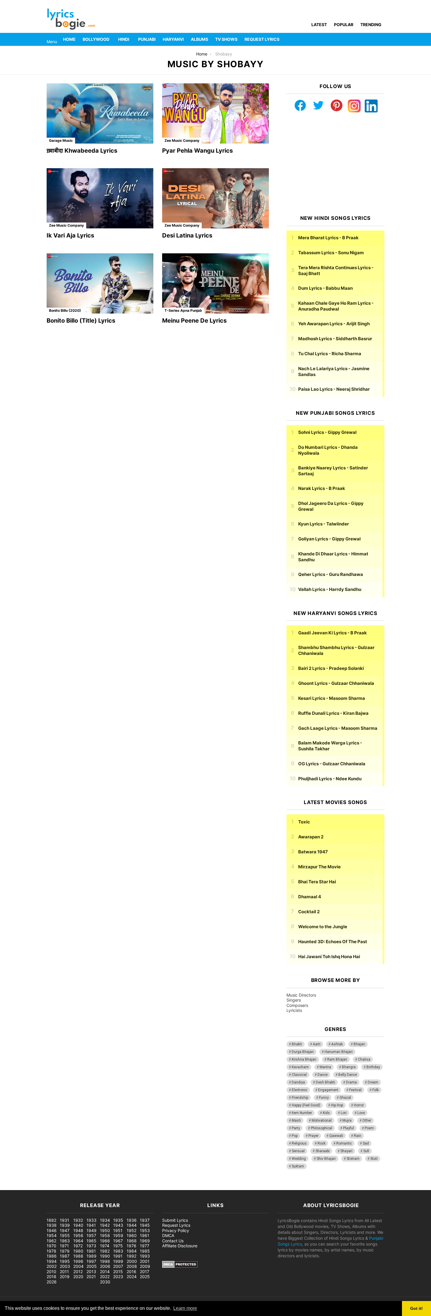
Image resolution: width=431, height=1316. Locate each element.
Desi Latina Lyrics (187, 235)
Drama (351, 1082)
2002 (52, 1266)
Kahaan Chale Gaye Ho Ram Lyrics (336, 306)
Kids (326, 1113)
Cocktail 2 (309, 911)
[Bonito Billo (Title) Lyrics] (100, 283)
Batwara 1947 (313, 852)
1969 (145, 1240)
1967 (118, 1240)
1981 (91, 1250)
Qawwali (336, 1136)
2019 (64, 1276)
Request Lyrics (262, 39)
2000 (132, 1261)
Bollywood (96, 39)
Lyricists (294, 1010)
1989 (91, 1255)
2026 (52, 1281)
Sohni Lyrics (327, 432)
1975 (118, 1245)
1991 (118, 1255)
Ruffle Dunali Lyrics (333, 713)
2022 (105, 1276)
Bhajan (359, 1044)
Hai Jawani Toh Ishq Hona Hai (329, 956)
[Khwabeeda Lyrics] (100, 113)
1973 (91, 1245)
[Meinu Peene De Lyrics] (215, 283)
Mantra (325, 1067)
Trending (370, 24)
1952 (131, 1230)
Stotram (353, 1159)
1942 (105, 1225)
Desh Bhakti (325, 1082)
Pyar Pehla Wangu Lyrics (197, 150)
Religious (299, 1143)
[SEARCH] (380, 39)
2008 (132, 1266)
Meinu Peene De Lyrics (194, 320)
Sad (366, 1143)
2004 (78, 1266)
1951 (118, 1230)
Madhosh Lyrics (335, 338)
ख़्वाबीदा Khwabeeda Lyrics (82, 150)
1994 (52, 1261)
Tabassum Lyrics (331, 252)
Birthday (373, 1067)
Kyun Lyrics (323, 524)
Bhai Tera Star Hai (317, 881)
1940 (78, 1225)
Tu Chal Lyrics (329, 353)
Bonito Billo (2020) (65, 310)
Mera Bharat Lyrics (328, 237)
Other (366, 1120)
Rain (357, 1136)
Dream (373, 1082)
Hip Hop (337, 1105)
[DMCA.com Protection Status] (180, 1266)
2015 (118, 1271)
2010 (51, 1271)
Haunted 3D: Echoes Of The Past (332, 941)
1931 (64, 1220)
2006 (105, 1266)
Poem (369, 1128)
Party (296, 1128)
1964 (78, 1240)
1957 (91, 1235)
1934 (105, 1220)
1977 (144, 1245)
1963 (65, 1240)
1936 (132, 1220)
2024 (132, 1276)
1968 (132, 1240)
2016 (131, 1271)
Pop (295, 1136)
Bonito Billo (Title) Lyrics (81, 320)
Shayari (346, 1151)
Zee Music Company (181, 140)
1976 (131, 1245)
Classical (299, 1075)
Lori (344, 1113)
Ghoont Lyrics (336, 683)
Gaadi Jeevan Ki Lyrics (332, 633)
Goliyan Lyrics (329, 539)
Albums (199, 39)
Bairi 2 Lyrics (331, 668)
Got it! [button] (416, 1308)
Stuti (374, 1159)
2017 (144, 1271)
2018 (51, 1276)
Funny (324, 1098)
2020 (78, 1276)
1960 (132, 1235)
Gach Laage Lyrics (337, 728)
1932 (78, 1220)
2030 (105, 1281)
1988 (78, 1255)
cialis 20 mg (11, 1186)
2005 (91, 1266)
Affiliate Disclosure (179, 1245)
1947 (64, 1230)
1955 (65, 1235)
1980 (78, 1250)
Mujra (347, 1120)
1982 (105, 1250)
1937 (145, 1220)
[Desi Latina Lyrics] (215, 198)
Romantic (344, 1143)
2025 (145, 1276)
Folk (375, 1090)
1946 (52, 1230)
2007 (118, 1266)
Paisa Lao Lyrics (334, 389)
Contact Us (173, 1240)
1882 (51, 1220)
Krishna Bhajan (304, 1059)
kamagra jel (104, 1186)
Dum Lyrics (325, 288)
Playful (348, 1128)
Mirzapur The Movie (319, 867)
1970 (51, 1245)
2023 (118, 1276)
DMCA (168, 1235)
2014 (105, 1271)
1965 (91, 1240)
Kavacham (300, 1067)
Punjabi (147, 39)
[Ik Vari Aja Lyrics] (100, 198)
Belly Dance (347, 1075)
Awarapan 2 (310, 837)
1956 (78, 1235)
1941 (91, 1225)
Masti (296, 1120)
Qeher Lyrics (330, 574)
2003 (65, 1266)
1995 (65, 1261)
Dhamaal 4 (309, 896)
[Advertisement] (335, 163)
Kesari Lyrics (331, 698)
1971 (64, 1245)
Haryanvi (173, 39)
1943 (118, 1225)
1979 (64, 1250)
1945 (145, 1225)
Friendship (300, 1098)
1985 (145, 1250)
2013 (91, 1271)
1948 (78, 1230)
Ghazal (345, 1098)
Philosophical (321, 1128)
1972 (78, 1245)
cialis (28, 1186)
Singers (293, 999)
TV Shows (226, 39)
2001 (145, 1261)
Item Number (302, 1113)
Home (69, 39)
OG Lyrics (331, 763)
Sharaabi (322, 1151)
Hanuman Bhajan (339, 1052)
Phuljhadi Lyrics (330, 778)
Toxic (304, 822)
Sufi (366, 1151)
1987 (64, 1255)
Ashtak (337, 1044)
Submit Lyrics (175, 1220)
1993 (145, 1255)
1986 (52, 1255)
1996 (78, 1261)
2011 (64, 1271)
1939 (65, 1225)
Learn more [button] (185, 1308)
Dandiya (298, 1082)
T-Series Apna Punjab (183, 310)
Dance (323, 1075)
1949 (91, 1230)
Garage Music (61, 140)
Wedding (299, 1159)
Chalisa (364, 1059)
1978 (51, 1250)
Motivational (322, 1120)
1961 (144, 1235)
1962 (51, 1240)
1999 (118, 1261)
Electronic (299, 1090)
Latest (319, 24)
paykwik (84, 1186)
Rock (321, 1143)
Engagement (328, 1090)
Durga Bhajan (303, 1052)
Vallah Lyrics (329, 589)
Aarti (316, 1044)
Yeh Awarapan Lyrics (334, 323)
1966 (105, 1240)
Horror (359, 1105)
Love (361, 1113)
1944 (132, 1225)
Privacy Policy (175, 1230)
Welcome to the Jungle (322, 926)
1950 (105, 1230)
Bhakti (297, 1044)
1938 (52, 1225)
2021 (91, 1276)
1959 (118, 1235)
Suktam (298, 1166)
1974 (104, 1245)
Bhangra (349, 1067)
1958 (105, 1235)
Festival (355, 1090)
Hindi (123, 39)
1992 (131, 1255)
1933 (91, 1220)
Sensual (298, 1151)
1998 (105, 1261)
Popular (343, 24)
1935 (118, 1220)
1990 (105, 1255)
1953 (145, 1230)
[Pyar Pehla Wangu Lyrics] (215, 113)
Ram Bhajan (337, 1059)
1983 (118, 1250)
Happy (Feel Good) (306, 1105)
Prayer (313, 1136)
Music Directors (301, 995)
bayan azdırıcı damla (54, 1186)
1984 (132, 1250)
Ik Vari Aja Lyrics (70, 235)
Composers (297, 1005)
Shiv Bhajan (326, 1159)
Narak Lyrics (321, 488)
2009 (145, 1266)
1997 (91, 1261)
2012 (78, 1271)
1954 (52, 1235)
